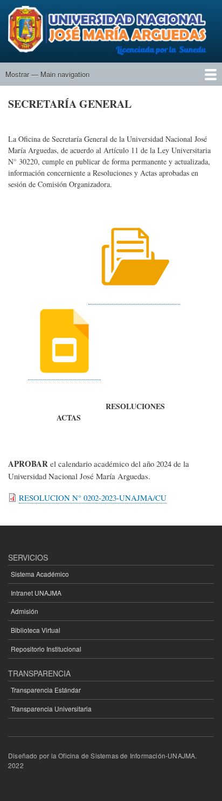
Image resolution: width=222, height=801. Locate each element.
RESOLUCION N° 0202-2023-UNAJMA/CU (92, 497)
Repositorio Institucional (46, 648)
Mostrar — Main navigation (47, 74)
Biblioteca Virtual (35, 629)
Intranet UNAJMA (36, 592)
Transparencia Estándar (46, 689)
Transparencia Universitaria (51, 708)
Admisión (24, 611)
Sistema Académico (40, 573)
